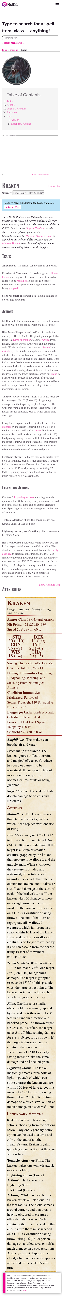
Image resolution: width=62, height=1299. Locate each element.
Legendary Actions (16, 108)
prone (54, 374)
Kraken (10, 116)
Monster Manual (11, 243)
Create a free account (40, 174)
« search (13, 42)
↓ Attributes (54, 185)
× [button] (59, 1275)
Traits (10, 101)
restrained (22, 280)
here (24, 1290)
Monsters (14, 49)
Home (4, 49)
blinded (47, 347)
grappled (13, 288)
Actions (11, 104)
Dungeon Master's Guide (39, 235)
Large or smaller (22, 339)
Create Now (12, 207)
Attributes (12, 112)
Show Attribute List (49, 584)
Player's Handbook (36, 228)
